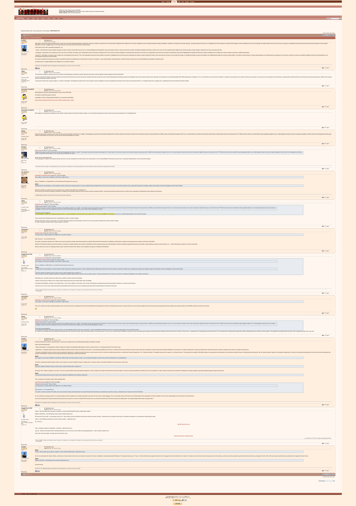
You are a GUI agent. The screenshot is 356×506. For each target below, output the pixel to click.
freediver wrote (39, 233)
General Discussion (37, 30)
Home (163, 2)
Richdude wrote (39, 204)
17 (30, 35)
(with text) (75, 11)
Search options (85, 11)
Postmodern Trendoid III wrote (42, 175)
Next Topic (332, 32)
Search (40, 18)
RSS (80, 11)
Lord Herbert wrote (39, 382)
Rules (51, 18)
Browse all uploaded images (97, 11)
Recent (46, 18)
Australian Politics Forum (26, 30)
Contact (192, 2)
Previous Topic (326, 32)
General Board (46, 30)
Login (73, 10)
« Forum (23, 493)
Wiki (179, 2)
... (29, 35)
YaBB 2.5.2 (186, 496)
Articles (168, 2)
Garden (187, 2)
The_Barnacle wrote (40, 257)
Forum (174, 2)
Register (78, 10)
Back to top (24, 69)
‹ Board (27, 493)
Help (36, 18)
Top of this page (33, 493)
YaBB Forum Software (170, 497)
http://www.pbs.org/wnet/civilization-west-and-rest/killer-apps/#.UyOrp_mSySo (54, 100)
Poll (183, 2)
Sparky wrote (38, 150)
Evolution (78, 12)
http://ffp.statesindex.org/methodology (183, 436)
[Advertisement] (178, 24)
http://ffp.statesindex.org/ (183, 424)
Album (31, 18)
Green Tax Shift (71, 12)
